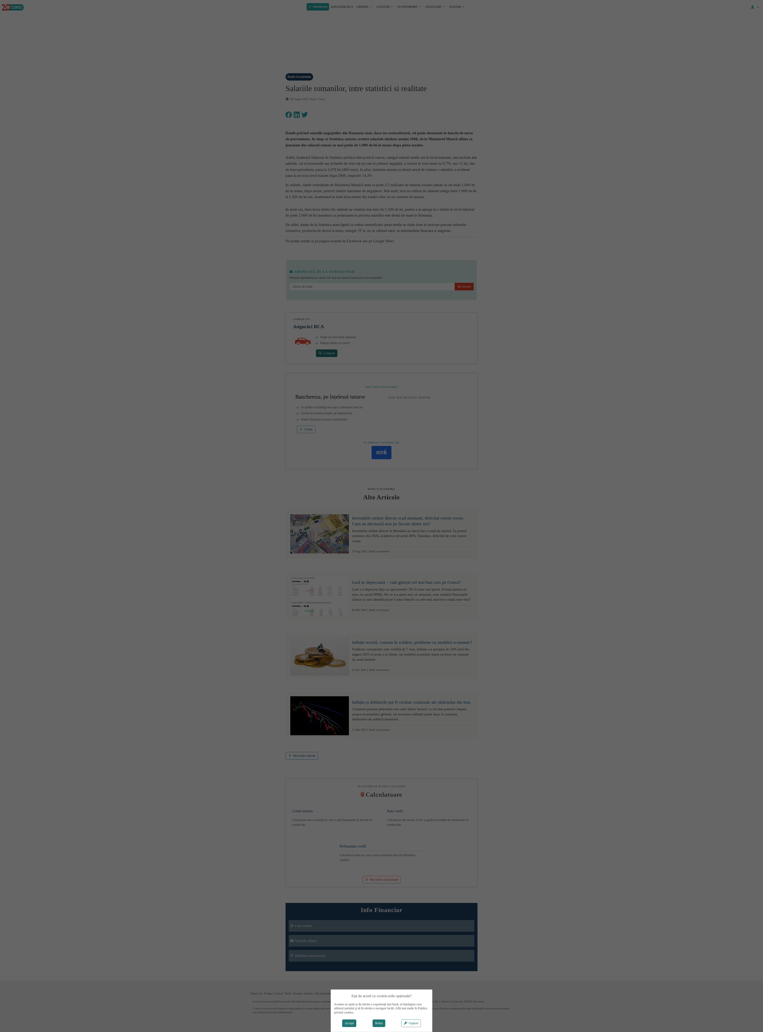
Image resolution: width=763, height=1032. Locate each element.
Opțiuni (413, 1023)
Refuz (379, 1023)
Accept (349, 1023)
